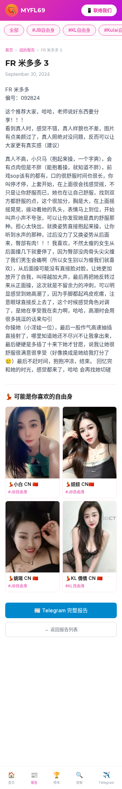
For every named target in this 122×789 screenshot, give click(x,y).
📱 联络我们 (99, 10)
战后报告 (27, 50)
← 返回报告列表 (61, 629)
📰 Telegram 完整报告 (61, 610)
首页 (9, 50)
